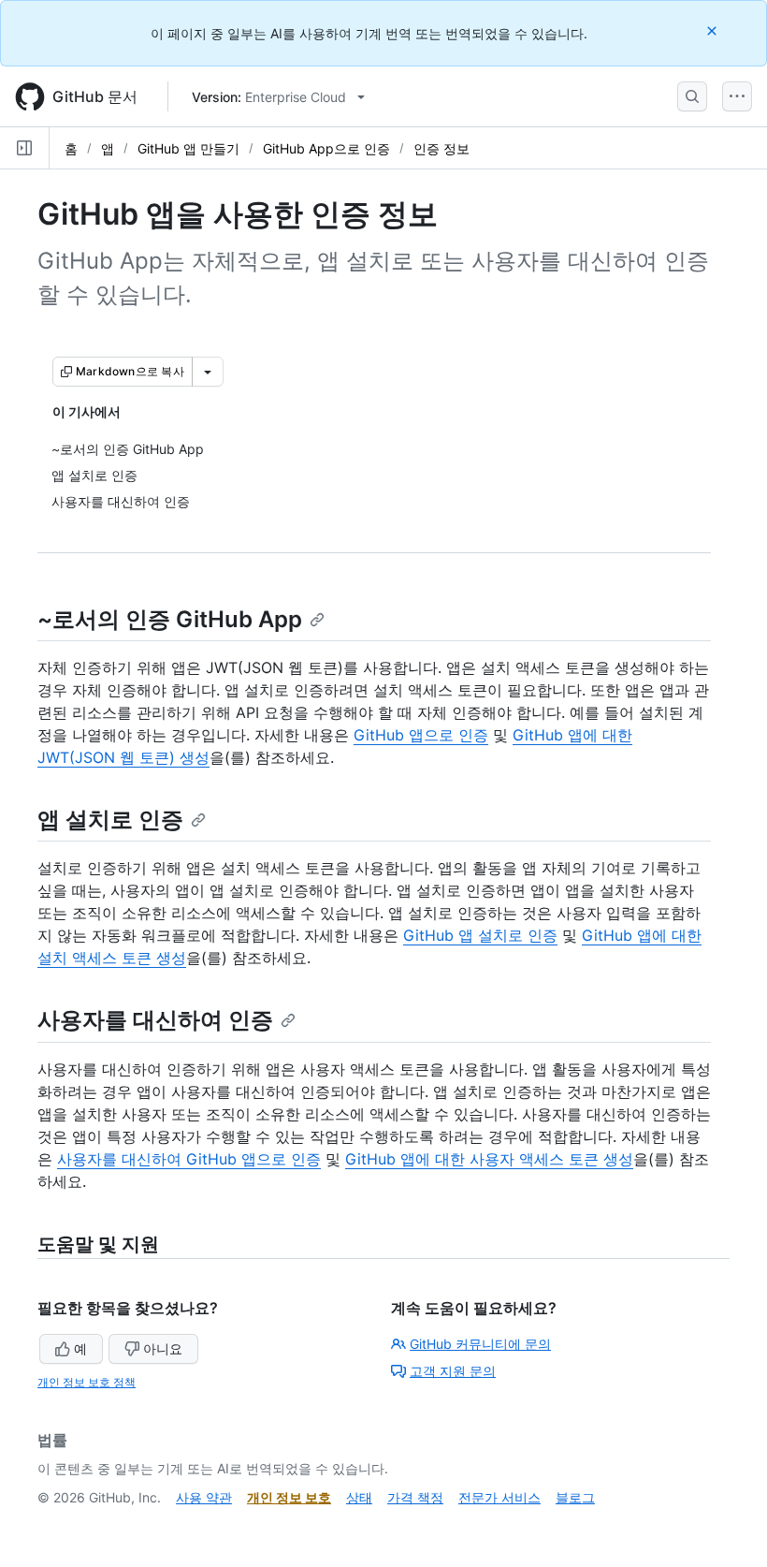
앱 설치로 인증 (110, 819)
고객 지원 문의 (453, 1371)
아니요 (162, 1348)
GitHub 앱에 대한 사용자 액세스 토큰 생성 (489, 1159)
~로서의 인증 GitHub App (169, 619)
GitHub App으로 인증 (326, 148)
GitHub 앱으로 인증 (421, 734)
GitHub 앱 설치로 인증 (480, 935)
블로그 (575, 1497)
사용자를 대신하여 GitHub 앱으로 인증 (189, 1159)
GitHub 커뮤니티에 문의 (480, 1344)
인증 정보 (441, 148)
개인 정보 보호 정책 (86, 1382)
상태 (359, 1497)
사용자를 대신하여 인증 (155, 1019)
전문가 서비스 (499, 1497)
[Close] (714, 30)
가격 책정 (415, 1497)
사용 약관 (204, 1497)
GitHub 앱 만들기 (188, 148)
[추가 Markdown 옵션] (208, 372)
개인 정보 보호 (289, 1497)
